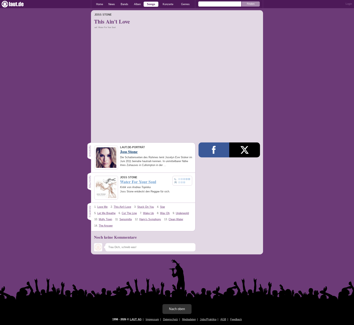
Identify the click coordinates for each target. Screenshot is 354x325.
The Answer (106, 225)
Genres (185, 4)
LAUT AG (136, 319)
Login (349, 3)
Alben (137, 4)
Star (162, 206)
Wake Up (148, 213)
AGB (223, 319)
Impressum (152, 319)
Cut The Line (129, 213)
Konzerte (168, 4)
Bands (124, 4)
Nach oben (177, 309)
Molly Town (105, 219)
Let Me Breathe (106, 213)
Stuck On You (145, 206)
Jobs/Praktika (208, 319)
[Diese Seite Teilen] (214, 149)
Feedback (236, 319)
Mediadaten (189, 319)
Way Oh (165, 213)
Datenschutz (170, 319)
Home (99, 4)
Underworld (182, 213)
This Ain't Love (122, 206)
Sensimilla (125, 219)
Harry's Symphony (150, 219)
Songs (151, 4)
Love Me (102, 206)
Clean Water (176, 219)
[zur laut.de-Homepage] (16, 4)
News (111, 4)
